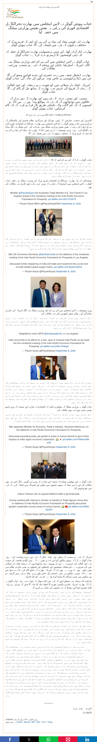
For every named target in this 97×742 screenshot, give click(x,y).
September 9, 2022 (66, 446)
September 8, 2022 (71, 203)
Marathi (27, 722)
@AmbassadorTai (53, 333)
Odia (38, 722)
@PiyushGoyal (26, 192)
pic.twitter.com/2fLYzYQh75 (62, 199)
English (20, 722)
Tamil (43, 722)
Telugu (50, 722)
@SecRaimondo (47, 254)
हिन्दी (33, 722)
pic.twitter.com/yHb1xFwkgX (54, 346)
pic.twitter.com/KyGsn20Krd (68, 266)
